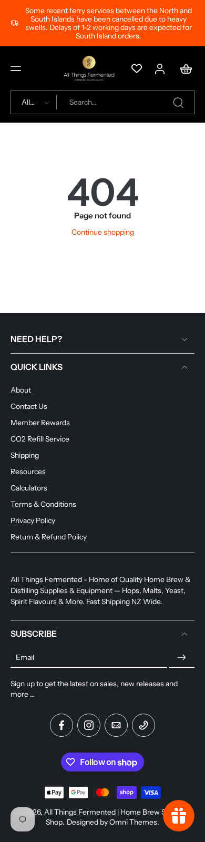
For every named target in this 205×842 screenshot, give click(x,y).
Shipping (25, 455)
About (21, 390)
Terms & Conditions (43, 504)
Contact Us (29, 406)
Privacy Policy (33, 520)
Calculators (29, 488)
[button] (15, 68)
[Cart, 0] (182, 68)
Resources (28, 471)
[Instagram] (88, 725)
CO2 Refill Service (40, 439)
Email (25, 657)
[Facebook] (61, 725)
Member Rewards (40, 422)
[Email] (116, 725)
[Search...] (178, 102)
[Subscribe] (181, 658)
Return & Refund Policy (49, 537)
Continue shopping (102, 232)
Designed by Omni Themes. (113, 822)
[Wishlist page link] (136, 68)
